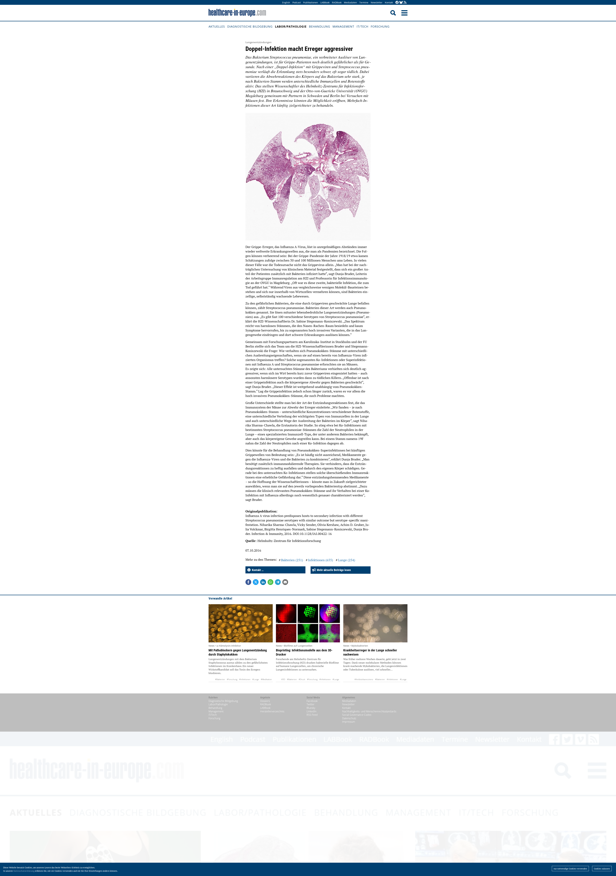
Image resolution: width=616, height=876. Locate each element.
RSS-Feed (312, 715)
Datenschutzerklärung (23, 870)
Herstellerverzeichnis (272, 711)
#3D (283, 679)
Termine (363, 2)
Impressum (348, 721)
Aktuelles (217, 26)
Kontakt (389, 2)
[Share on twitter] (256, 582)
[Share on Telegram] (278, 582)
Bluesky (311, 708)
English (286, 2)
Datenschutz (349, 718)
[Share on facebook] (248, 582)
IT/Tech (362, 26)
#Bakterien (220, 679)
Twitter (310, 704)
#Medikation (266, 679)
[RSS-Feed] (405, 2)
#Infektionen (244, 679)
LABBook (324, 2)
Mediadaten (350, 2)
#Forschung (232, 679)
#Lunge (255, 679)
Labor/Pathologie (291, 26)
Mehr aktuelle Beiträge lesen (333, 570)
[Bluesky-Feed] (401, 2)
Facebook (312, 701)
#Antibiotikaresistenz (364, 679)
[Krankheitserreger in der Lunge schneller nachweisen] (375, 623)
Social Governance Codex (356, 715)
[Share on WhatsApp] (270, 582)
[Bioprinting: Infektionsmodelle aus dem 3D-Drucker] (308, 623)
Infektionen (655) (320, 560)
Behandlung (319, 26)
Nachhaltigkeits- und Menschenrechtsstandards (369, 711)
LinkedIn (311, 711)
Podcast (296, 2)
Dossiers (265, 701)
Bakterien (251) (292, 560)
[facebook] (397, 2)
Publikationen (310, 2)
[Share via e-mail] (285, 582)
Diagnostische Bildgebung (250, 26)
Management (343, 26)
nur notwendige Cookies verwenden (570, 868)
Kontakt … (257, 570)
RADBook (337, 2)
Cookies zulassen (602, 868)
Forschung (380, 26)
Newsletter (376, 2)
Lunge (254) (346, 560)
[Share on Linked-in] (263, 582)
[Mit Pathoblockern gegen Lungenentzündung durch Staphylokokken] (241, 623)
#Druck (302, 679)
